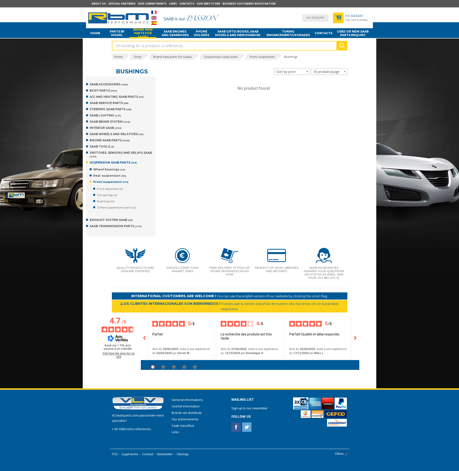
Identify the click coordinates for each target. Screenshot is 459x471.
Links (173, 3)
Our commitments (152, 3)
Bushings (106, 201)
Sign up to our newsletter (249, 408)
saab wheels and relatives (116, 134)
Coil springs (107, 195)
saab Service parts (109, 103)
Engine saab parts (110, 140)
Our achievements (185, 419)
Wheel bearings (109, 169)
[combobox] (292, 71)
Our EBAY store (208, 3)
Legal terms (130, 454)
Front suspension (110, 182)
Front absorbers (110, 189)
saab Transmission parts (116, 226)
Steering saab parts (110, 109)
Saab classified (183, 425)
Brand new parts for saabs (143, 33)
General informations (187, 400)
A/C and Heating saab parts (116, 97)
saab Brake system (110, 121)
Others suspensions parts (116, 207)
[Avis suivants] (355, 338)
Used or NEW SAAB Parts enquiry (353, 33)
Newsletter (165, 454)
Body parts (103, 90)
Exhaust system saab (111, 220)
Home (95, 33)
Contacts (186, 3)
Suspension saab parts (113, 162)
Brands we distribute (187, 413)
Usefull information (186, 406)
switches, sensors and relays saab (121, 154)
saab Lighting (105, 115)
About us (99, 3)
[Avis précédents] (144, 338)
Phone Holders (201, 33)
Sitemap (183, 454)
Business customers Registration (249, 3)
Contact (147, 454)
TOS (115, 454)
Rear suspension (109, 175)
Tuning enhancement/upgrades (288, 33)
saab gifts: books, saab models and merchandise (237, 33)
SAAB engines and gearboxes (175, 33)
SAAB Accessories (109, 84)
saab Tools (102, 146)
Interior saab (105, 128)
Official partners (122, 3)
